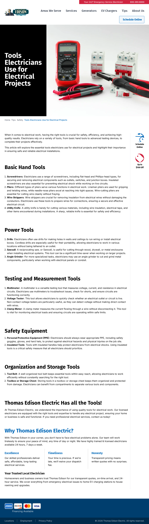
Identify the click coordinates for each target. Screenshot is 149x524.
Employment (26, 521)
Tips (124, 10)
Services (71, 10)
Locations (9, 521)
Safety (20, 120)
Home (7, 120)
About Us (138, 10)
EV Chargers (109, 10)
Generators (89, 10)
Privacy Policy (45, 521)
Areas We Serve (51, 10)
